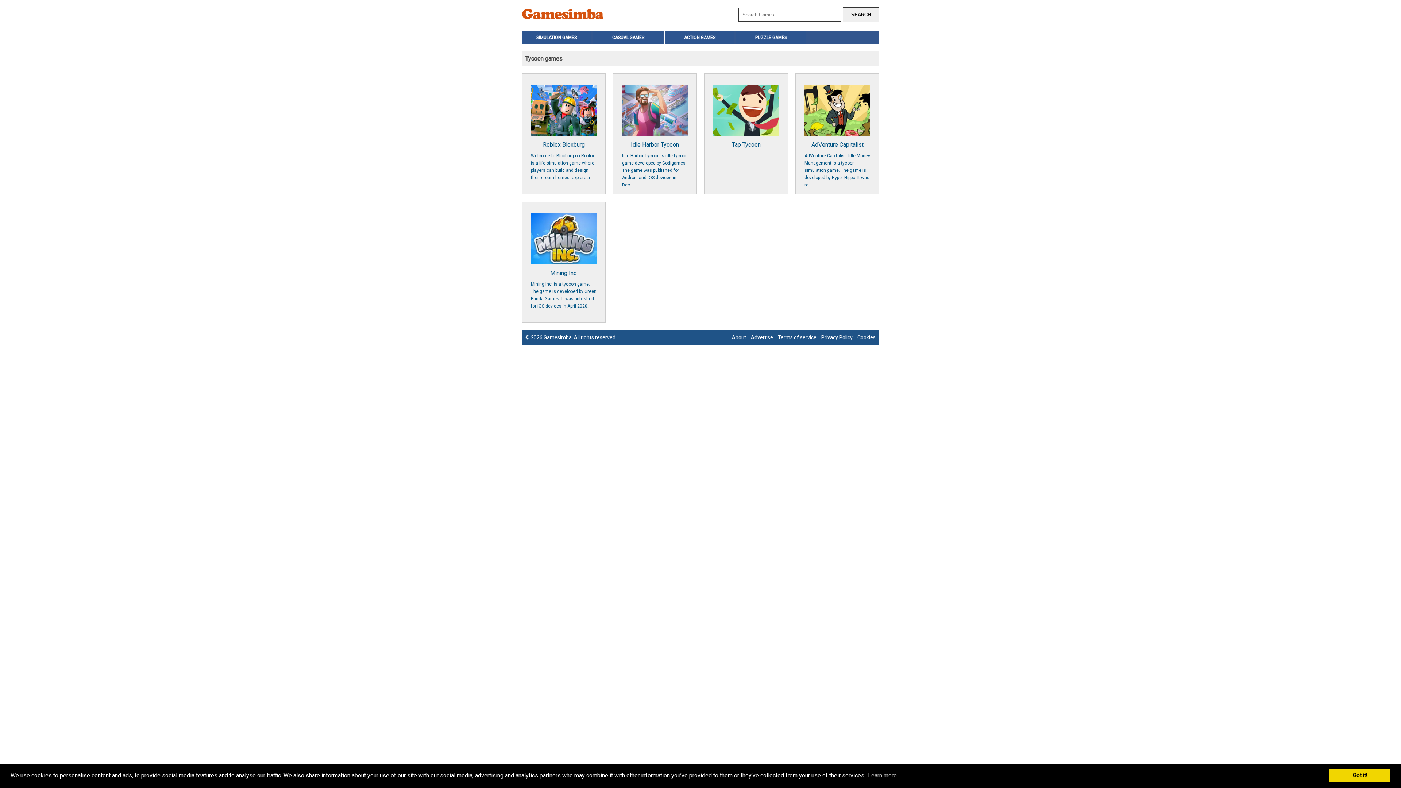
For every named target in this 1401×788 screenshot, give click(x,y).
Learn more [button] (882, 775)
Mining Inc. (564, 289)
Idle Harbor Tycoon (655, 164)
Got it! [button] (1360, 775)
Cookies (866, 337)
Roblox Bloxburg (563, 160)
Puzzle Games (771, 37)
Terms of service (797, 337)
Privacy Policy (837, 337)
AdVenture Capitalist (837, 164)
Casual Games (628, 37)
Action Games (699, 37)
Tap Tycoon (746, 144)
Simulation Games (556, 37)
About (739, 337)
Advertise (762, 337)
